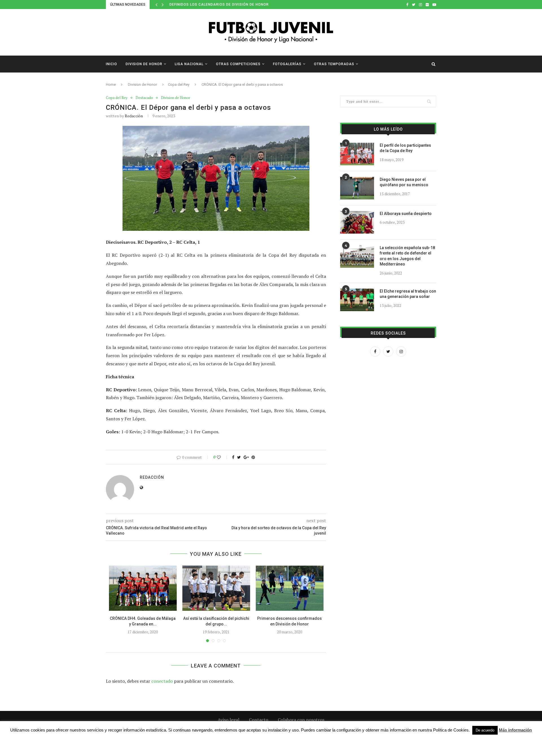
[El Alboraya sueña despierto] (357, 222)
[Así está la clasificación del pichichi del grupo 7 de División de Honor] (216, 588)
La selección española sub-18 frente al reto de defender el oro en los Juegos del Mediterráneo (407, 256)
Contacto (258, 720)
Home (111, 84)
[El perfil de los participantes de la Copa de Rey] (357, 154)
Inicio (111, 64)
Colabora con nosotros (301, 720)
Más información (515, 730)
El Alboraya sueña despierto (406, 213)
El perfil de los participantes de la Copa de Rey (405, 148)
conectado (162, 681)
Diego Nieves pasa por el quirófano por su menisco (404, 182)
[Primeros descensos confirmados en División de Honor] (290, 588)
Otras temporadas (334, 64)
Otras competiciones (238, 64)
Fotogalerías (287, 64)
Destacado (144, 98)
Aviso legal (228, 720)
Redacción (134, 115)
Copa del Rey (178, 84)
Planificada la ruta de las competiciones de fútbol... (225, 4)
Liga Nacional (189, 64)
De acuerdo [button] (485, 730)
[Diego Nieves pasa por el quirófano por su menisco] (357, 188)
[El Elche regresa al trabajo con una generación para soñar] (357, 300)
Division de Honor (144, 64)
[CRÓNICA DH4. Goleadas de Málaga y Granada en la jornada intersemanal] (143, 588)
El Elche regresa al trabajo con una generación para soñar (408, 294)
